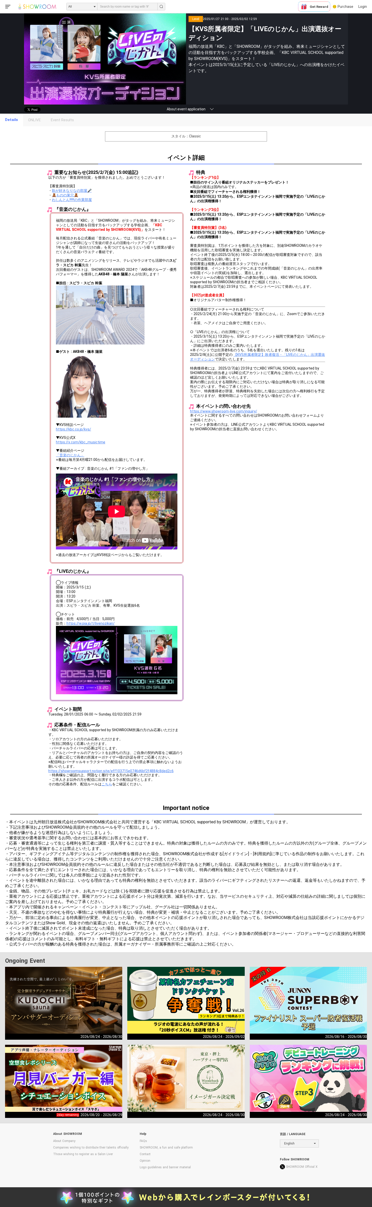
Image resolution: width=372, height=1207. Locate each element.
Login (362, 7)
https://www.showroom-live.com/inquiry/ (223, 411)
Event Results (62, 120)
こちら (106, 784)
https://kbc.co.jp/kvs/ (73, 429)
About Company (64, 1141)
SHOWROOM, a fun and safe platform (166, 1147)
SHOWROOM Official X (302, 1167)
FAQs (143, 1141)
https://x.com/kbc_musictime (80, 442)
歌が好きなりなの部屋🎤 (72, 191)
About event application (186, 109)
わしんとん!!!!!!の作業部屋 (72, 200)
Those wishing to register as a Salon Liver (83, 1154)
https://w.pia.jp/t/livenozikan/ (91, 623)
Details (11, 119)
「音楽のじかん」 (70, 455)
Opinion (145, 1160)
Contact (145, 1154)
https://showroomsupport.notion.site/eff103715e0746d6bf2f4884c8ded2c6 (111, 771)
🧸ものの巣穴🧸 (65, 195)
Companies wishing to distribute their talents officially (91, 1147)
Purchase (345, 7)
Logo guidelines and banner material (165, 1167)
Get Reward (319, 7)
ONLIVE (34, 120)
